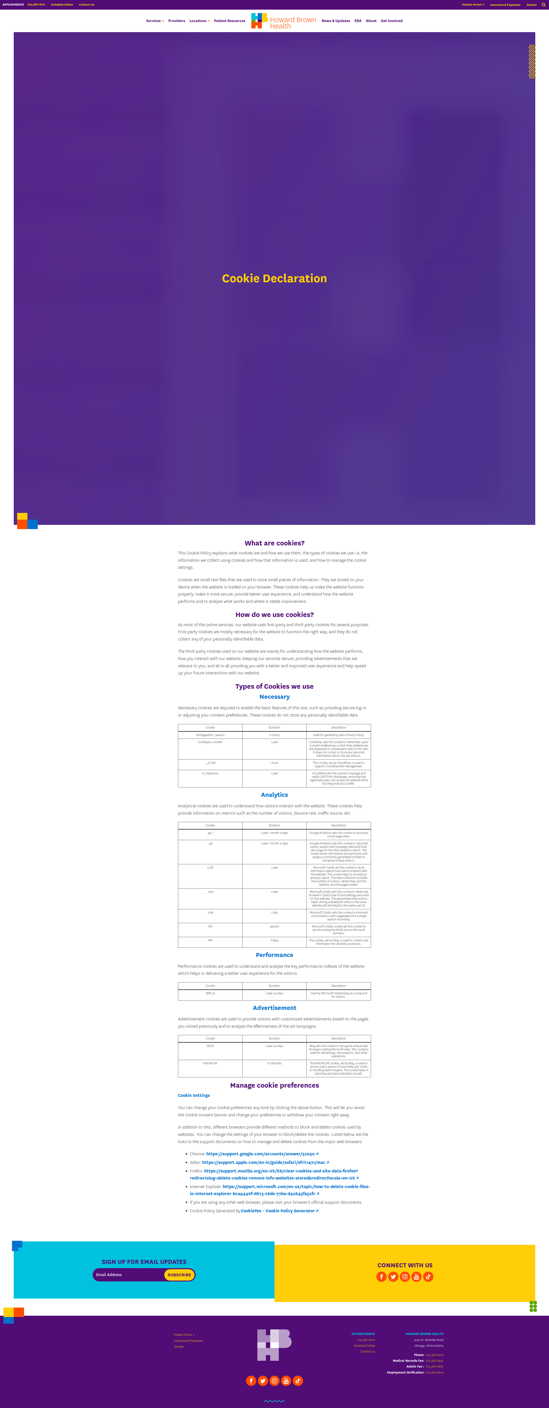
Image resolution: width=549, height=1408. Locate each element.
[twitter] (393, 1277)
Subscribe (179, 1275)
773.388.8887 (434, 1367)
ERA (358, 20)
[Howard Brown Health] (274, 1345)
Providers (176, 20)
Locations (198, 20)
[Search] (543, 5)
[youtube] (416, 1277)
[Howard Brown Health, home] (283, 21)
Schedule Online (62, 4)
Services (153, 20)
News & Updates (336, 20)
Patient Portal (471, 4)
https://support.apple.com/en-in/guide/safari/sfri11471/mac (263, 1162)
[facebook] (381, 1277)
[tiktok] (428, 1277)
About (371, 20)
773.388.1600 (366, 1340)
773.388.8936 (434, 1361)
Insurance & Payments (505, 5)
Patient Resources (229, 20)
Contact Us (86, 4)
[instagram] (405, 1277)
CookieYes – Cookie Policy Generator (278, 1211)
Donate (532, 5)
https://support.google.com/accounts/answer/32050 (260, 1154)
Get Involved (392, 20)
